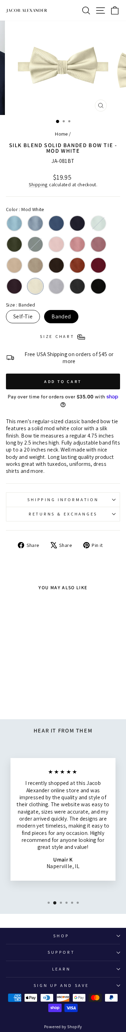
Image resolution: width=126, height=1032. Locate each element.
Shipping (38, 184)
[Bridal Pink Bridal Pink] (56, 244)
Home (61, 133)
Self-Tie (23, 316)
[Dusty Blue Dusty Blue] (35, 223)
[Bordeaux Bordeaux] (14, 286)
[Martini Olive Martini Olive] (14, 244)
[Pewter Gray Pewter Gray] (56, 286)
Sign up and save (61, 985)
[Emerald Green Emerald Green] (35, 244)
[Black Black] (98, 286)
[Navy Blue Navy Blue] (77, 223)
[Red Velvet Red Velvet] (98, 265)
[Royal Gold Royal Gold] (14, 265)
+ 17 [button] (27, 688)
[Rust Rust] (77, 265)
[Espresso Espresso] (56, 265)
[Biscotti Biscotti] (35, 265)
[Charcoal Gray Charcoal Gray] (77, 286)
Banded (61, 316)
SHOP (61, 936)
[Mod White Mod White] (35, 286)
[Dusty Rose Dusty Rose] (98, 244)
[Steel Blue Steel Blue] (56, 223)
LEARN (61, 969)
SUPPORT (61, 952)
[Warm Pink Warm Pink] (77, 244)
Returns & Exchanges (63, 514)
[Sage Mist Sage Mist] (98, 223)
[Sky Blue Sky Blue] (14, 223)
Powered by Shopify (63, 1026)
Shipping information (62, 500)
